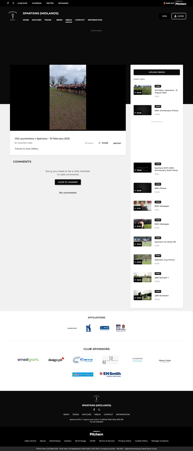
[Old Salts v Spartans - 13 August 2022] (143, 90)
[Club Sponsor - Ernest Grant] (28, 360)
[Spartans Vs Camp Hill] (143, 242)
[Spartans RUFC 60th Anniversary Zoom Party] (143, 168)
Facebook (36, 3)
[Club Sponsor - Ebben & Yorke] (164, 360)
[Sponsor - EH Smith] (110, 375)
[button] (25, 20)
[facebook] (8, 3)
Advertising (54, 441)
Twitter (50, 3)
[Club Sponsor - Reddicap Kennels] (110, 360)
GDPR (92, 441)
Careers (67, 441)
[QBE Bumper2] (143, 295)
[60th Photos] (143, 188)
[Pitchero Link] (181, 4)
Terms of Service (107, 441)
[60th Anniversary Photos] (143, 110)
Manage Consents (159, 441)
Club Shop (22, 3)
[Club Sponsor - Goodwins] (137, 360)
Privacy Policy (124, 441)
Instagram (63, 3)
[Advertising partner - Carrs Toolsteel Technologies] (82, 360)
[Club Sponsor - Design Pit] (55, 360)
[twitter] (13, 3)
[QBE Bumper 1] (143, 277)
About (43, 441)
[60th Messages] (143, 206)
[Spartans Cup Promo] (143, 259)
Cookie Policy (141, 441)
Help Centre (30, 441)
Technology (80, 441)
